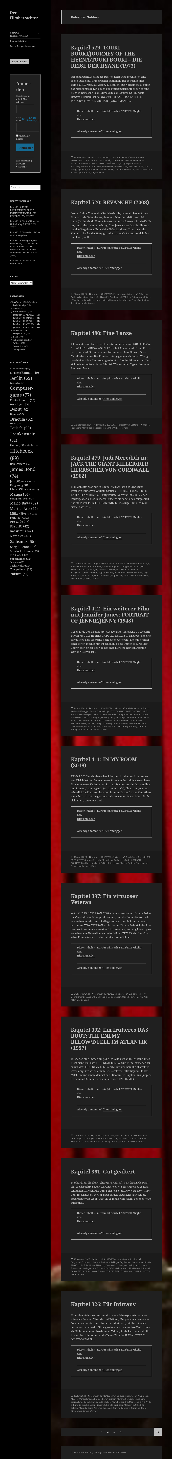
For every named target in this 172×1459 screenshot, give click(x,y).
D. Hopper (124, 566)
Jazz (15, 481)
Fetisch (20, 428)
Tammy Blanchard (121, 1408)
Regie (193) (18, 336)
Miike (17, 513)
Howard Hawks (88, 163)
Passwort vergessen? (21, 165)
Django (17, 414)
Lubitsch (116, 720)
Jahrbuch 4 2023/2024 (102, 708)
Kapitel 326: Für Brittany (103, 1304)
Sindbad (106, 575)
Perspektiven (119, 294)
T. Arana (101, 1271)
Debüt (20, 409)
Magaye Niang (121, 166)
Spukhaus (107, 1408)
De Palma (105, 1262)
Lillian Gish (106, 720)
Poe (25, 518)
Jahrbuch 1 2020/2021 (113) (26, 314)
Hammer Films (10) (22, 311)
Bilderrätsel (17, 383)
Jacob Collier (100, 863)
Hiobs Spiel (83, 1265)
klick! (17, 489)
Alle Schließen (30, 302)
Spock (86, 999)
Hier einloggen (112, 131)
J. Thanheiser (77, 300)
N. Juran (98, 575)
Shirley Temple (78, 729)
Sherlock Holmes (24, 551)
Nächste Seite (158, 1432)
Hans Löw (89, 863)
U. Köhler (93, 866)
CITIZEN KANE (117, 711)
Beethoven (103, 1398)
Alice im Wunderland (80, 1398)
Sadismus (23, 541)
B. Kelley (75, 566)
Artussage (144, 563)
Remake (20, 536)
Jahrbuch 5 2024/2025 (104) (26, 327)
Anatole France (134, 1135)
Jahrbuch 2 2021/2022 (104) (26, 318)
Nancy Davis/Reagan (105, 723)
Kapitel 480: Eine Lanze (101, 332)
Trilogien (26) (19, 349)
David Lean (112, 1138)
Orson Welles (77, 726)
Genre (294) (18, 308)
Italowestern (20, 463)
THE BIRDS (129, 169)
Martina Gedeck (127, 863)
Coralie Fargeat (132, 1398)
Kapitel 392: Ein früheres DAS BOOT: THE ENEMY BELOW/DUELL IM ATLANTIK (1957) (109, 1038)
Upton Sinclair (84, 172)
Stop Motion (116, 575)
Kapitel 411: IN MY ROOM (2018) (104, 762)
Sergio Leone (23, 547)
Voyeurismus (83, 1411)
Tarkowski (123, 427)
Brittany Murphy (116, 1398)
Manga (20, 494)
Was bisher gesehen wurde (22, 46)
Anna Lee (134, 563)
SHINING (139, 1405)
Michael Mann (109, 300)
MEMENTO (109, 1268)
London (32, 489)
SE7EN (81, 1271)
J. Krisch (146, 297)
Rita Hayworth (135, 1268)
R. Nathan (106, 726)
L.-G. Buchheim (88, 1141)
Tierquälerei (21, 569)
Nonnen (142, 723)
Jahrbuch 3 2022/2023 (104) (26, 321)
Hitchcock (75, 163)
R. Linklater (95, 726)
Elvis (127, 160)
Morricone (134, 1401)
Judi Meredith (120, 572)
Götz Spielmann (112, 297)
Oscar (134, 300)
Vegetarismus (97, 172)
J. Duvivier (100, 163)
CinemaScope (103, 711)
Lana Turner (97, 1268)
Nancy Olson (121, 723)
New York (31, 514)
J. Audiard (90, 996)
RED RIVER (108, 169)
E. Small (83, 569)
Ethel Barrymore (132, 714)
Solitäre (116, 157)
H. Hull (85, 717)
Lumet (98, 300)
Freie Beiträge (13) (22, 305)
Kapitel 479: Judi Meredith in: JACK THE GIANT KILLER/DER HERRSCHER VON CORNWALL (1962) (110, 466)
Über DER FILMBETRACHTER (19, 34)
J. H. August (94, 717)
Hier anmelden (86, 119)
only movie (76, 1405)
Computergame (111, 566)
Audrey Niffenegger (80, 711)
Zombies (96, 578)
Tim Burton (126, 1271)
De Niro (100, 297)
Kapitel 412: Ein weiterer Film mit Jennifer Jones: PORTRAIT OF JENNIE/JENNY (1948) (110, 614)
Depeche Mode (100, 860)
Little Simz (86, 166)
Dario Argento (22, 400)
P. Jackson (81, 169)
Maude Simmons (129, 720)
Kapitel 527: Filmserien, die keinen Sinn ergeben (25, 234)
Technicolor (20, 565)
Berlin (21, 378)
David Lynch (19, 404)
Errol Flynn (92, 569)
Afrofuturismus (132, 157)
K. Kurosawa (113, 863)
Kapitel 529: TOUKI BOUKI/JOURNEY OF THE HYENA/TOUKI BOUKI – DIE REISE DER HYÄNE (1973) (23, 212)
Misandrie (123, 1401)
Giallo (17, 445)
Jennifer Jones (107, 717)
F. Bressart (76, 717)
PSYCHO (19, 526)
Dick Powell (123, 1138)
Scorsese (118, 169)
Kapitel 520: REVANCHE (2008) (110, 202)
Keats (146, 717)
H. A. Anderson (132, 569)
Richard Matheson (79, 866)
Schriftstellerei (111, 1405)
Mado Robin (107, 166)
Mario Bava (24, 503)
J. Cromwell (109, 1265)
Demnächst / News (18, 41)
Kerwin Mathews (134, 572)
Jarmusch (128, 1265)
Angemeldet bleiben (23, 137)
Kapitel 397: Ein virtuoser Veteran (104, 899)
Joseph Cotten (136, 717)
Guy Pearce (125, 1262)
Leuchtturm (95, 720)
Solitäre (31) (19, 343)
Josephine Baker (131, 163)
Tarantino (17, 562)
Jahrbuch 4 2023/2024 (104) (26, 324)
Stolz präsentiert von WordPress (110, 1452)
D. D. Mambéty (105, 160)
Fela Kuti (134, 160)
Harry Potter (137, 1262)
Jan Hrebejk (101, 996)
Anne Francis (143, 708)
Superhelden (20, 558)
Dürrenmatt (118, 160)
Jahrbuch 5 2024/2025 (101, 157)
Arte (142, 157)
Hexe (141, 160)
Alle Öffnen (15, 302)
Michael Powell (111, 1401)
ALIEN (94, 1398)
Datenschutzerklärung (82, 1452)
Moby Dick (110, 1141)
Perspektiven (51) (21, 333)
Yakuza (19, 574)
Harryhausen (77, 572)
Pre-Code (19, 522)
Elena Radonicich (116, 860)
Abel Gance (131, 708)
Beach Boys (131, 857)
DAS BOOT (101, 1138)
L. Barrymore (82, 720)
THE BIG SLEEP (113, 1271)
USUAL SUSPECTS (141, 1271)
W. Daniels (102, 729)
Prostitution (143, 300)
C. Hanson (86, 1262)
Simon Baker (91, 1271)
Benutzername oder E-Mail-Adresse (23, 99)
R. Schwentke (118, 726)
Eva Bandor (134, 993)
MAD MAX (96, 166)
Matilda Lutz (97, 1401)
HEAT (123, 297)
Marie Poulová (129, 996)
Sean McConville (126, 1405)
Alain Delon (143, 1395)
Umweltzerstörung (135, 1141)
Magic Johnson (114, 996)
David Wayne (85, 714)
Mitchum (100, 1141)
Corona (88, 860)
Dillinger (115, 1262)
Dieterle (112, 714)
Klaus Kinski (89, 300)
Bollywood (75, 1262)
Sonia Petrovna (95, 1408)
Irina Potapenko (134, 297)
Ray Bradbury (131, 726)
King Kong (19, 485)
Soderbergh (100, 427)
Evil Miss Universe (106, 569)
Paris (15, 517)
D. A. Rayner (89, 1138)
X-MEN (87, 578)
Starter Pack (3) (20, 346)
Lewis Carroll (84, 1401)
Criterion (92, 160)
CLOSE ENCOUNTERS (135, 711)
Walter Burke (77, 578)
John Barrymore (121, 717)
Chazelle (96, 1262)
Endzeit (128, 860)
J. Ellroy (119, 1265)
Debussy (97, 714)
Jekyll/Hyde (95, 572)
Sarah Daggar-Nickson (92, 1405)
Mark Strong (88, 427)
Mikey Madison (124, 300)
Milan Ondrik (77, 999)
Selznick (142, 726)
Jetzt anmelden (23, 160)
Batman (30, 373)
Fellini (15, 423)
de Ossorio (135, 566)
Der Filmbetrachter (24, 15)
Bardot (15, 373)
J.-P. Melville (135, 1138)
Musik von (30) (20, 330)
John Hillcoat (139, 1265)
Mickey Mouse (87, 723)
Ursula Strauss (88, 303)
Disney (120, 714)
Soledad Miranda (79, 1408)
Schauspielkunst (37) (23, 340)
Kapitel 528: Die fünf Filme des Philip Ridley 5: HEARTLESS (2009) (24, 224)
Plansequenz (142, 863)
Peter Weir (98, 169)
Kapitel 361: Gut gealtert (103, 1171)
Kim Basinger (85, 1268)
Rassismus (21, 531)
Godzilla (31, 445)
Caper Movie (90, 297)
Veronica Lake (77, 1274)
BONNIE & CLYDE (79, 160)
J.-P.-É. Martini (112, 163)
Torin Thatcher (141, 575)
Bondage (99, 566)
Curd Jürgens (77, 1138)
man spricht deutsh (22, 498)
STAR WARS (19, 554)
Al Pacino (143, 294)
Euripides (145, 714)
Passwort (18, 119)
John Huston (27, 481)
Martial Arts (24, 508)
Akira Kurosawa (20, 368)
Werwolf (94, 1411)
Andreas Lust (77, 297)
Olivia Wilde (145, 1401)
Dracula (21, 419)
